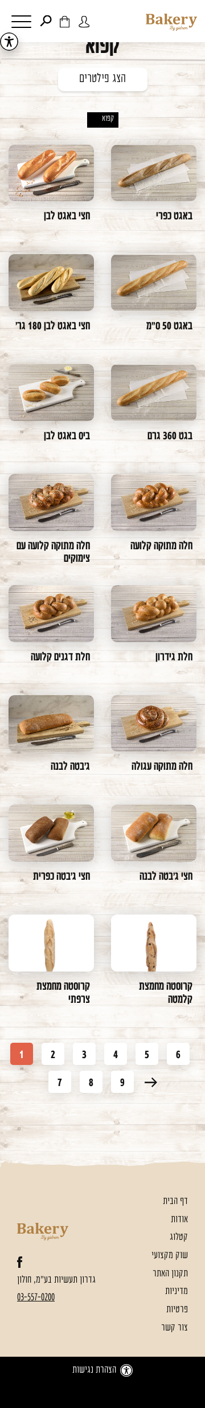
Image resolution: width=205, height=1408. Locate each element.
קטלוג (179, 1237)
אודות (179, 1220)
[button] (18, 23)
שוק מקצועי (169, 1255)
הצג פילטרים (102, 79)
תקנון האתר (170, 1274)
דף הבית (175, 1201)
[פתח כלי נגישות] (9, 41)
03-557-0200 (36, 1298)
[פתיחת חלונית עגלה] (64, 21)
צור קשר (174, 1328)
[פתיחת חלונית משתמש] (84, 21)
